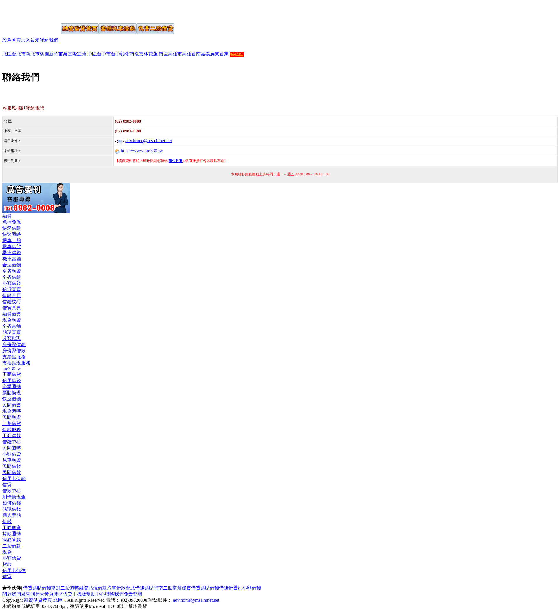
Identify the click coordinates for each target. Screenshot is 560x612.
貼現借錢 (11, 509)
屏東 (214, 53)
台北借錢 (135, 587)
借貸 (7, 484)
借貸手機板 (74, 594)
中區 (92, 53)
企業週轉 (11, 386)
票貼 (37, 587)
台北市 (19, 53)
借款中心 (11, 490)
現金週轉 (11, 411)
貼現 (93, 587)
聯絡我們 (49, 40)
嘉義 (205, 53)
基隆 (72, 53)
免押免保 (11, 221)
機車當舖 (11, 258)
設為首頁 (11, 40)
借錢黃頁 (11, 295)
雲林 (143, 53)
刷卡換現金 (14, 496)
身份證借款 (14, 350)
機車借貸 (11, 246)
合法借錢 (11, 264)
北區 (7, 53)
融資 (7, 215)
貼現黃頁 (11, 332)
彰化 (125, 53)
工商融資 (11, 527)
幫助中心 (95, 594)
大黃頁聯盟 (51, 594)
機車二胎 (11, 240)
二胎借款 (11, 545)
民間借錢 (11, 466)
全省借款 (11, 277)
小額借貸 (11, 453)
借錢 (7, 521)
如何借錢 (11, 503)
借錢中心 (11, 441)
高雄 (186, 53)
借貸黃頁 (11, 307)
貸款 (7, 564)
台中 (115, 53)
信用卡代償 (14, 570)
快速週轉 (11, 234)
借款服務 (11, 429)
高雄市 (175, 53)
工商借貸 (11, 374)
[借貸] (24, 11)
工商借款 (11, 435)
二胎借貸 (11, 423)
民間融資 (11, 417)
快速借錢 (11, 398)
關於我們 (11, 594)
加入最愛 (30, 40)
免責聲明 (133, 594)
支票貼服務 (14, 356)
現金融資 (11, 320)
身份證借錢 (14, 344)
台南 (196, 53)
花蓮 (153, 53)
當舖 (55, 587)
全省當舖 (11, 326)
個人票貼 (11, 515)
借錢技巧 (11, 301)
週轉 (74, 587)
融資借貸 (11, 313)
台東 (224, 53)
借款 (102, 587)
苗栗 (63, 53)
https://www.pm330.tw (142, 150)
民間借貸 (11, 404)
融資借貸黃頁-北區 (43, 600)
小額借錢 (11, 283)
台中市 (104, 53)
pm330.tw (11, 368)
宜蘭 (81, 53)
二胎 (65, 587)
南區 (163, 53)
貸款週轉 (11, 533)
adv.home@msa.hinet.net (148, 140)
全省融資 (11, 270)
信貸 (7, 576)
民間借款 (11, 472)
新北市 (33, 53)
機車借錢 (11, 252)
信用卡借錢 (14, 478)
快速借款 (11, 228)
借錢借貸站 (230, 587)
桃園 (44, 53)
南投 (134, 53)
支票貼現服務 (16, 362)
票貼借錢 (209, 587)
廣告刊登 (30, 594)
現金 (7, 552)
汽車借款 (116, 587)
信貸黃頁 (11, 289)
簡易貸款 (11, 539)
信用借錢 (11, 380)
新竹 (53, 53)
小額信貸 (11, 558)
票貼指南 (153, 587)
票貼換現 (11, 392)
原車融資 (11, 460)
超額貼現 (11, 338)
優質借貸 (191, 587)
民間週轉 (11, 447)
